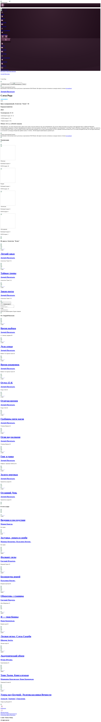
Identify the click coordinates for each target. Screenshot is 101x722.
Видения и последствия (13, 520)
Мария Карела (7, 524)
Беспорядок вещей (10, 576)
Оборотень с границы (12, 596)
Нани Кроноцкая (8, 621)
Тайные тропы (8, 273)
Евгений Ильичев (8, 561)
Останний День (9, 492)
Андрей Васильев (5, 74)
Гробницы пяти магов (12, 419)
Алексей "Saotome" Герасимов (13, 699)
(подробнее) (69, 88)
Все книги (3, 71)
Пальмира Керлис (23, 542)
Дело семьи (7, 346)
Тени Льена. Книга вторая (15, 675)
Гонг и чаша (7, 456)
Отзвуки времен (9, 400)
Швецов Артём (7, 640)
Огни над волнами (10, 437)
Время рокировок (10, 364)
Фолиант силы (8, 557)
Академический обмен (12, 655)
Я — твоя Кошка (9, 616)
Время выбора (8, 328)
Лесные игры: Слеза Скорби (16, 636)
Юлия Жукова (7, 660)
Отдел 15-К (7, 382)
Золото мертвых (9, 474)
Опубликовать (4, 310)
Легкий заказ (8, 253)
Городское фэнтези (11, 71)
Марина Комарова (8, 542)
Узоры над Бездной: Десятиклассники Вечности (26, 694)
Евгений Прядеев (8, 600)
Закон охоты (7, 291)
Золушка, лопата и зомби (14, 537)
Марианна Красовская (10, 679)
